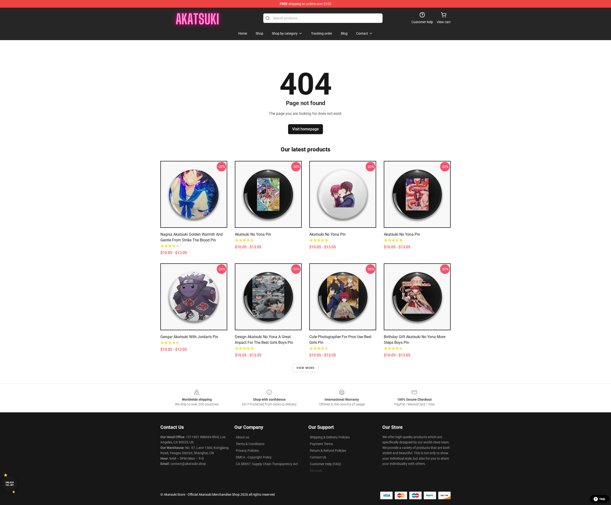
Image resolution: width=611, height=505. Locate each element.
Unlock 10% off (9, 483)
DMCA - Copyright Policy (254, 457)
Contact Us (318, 457)
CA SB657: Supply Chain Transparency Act (267, 464)
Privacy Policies (247, 450)
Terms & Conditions (250, 444)
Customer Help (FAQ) (325, 464)
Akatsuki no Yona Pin (253, 234)
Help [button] (602, 499)
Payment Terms (321, 444)
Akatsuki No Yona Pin (327, 234)
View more (305, 368)
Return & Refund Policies (328, 450)
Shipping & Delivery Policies (330, 437)
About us (242, 437)
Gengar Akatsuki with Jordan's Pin (189, 337)
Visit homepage (305, 129)
